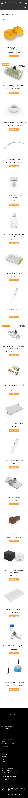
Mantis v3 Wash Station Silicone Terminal (14, 197)
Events (3, 741)
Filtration (4, 731)
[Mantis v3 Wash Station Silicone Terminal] (14, 182)
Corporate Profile (6, 759)
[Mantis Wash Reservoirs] (14, 296)
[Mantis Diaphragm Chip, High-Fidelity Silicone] (14, 332)
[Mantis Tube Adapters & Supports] (14, 108)
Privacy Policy (13, 790)
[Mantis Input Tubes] (14, 145)
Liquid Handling (9, 14)
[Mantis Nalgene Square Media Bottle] (14, 220)
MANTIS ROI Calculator (8, 743)
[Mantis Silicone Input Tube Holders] (14, 33)
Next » (16, 699)
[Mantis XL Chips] (14, 483)
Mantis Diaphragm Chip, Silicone (14, 86)
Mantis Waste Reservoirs (14, 460)
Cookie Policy (22, 790)
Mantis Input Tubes (14, 159)
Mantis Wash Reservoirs (14, 310)
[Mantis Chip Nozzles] (14, 520)
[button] (14, 714)
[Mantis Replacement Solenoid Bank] (14, 371)
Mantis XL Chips (14, 497)
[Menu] (26, 3)
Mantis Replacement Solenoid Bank (14, 386)
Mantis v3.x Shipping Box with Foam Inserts (14, 571)
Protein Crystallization (7, 726)
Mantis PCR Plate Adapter (14, 423)
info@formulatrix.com (11, 772)
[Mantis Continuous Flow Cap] (14, 669)
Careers (4, 756)
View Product (14, 56)
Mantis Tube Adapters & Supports (14, 122)
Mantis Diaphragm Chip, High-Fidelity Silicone (14, 347)
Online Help (5, 746)
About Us (4, 754)
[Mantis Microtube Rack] (14, 259)
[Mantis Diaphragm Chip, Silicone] (14, 72)
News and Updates (7, 739)
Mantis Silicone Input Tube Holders (14, 48)
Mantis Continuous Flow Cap (14, 683)
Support (4, 761)
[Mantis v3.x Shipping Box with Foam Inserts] (14, 557)
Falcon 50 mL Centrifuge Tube (14, 646)
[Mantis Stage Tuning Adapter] (14, 595)
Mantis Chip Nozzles (14, 534)
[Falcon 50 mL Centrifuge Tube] (14, 632)
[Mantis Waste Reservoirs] (14, 446)
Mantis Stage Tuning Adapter (14, 609)
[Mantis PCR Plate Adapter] (14, 410)
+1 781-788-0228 (8, 768)
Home (3, 14)
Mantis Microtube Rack (14, 273)
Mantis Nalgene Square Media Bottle (14, 235)
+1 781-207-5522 (8, 770)
